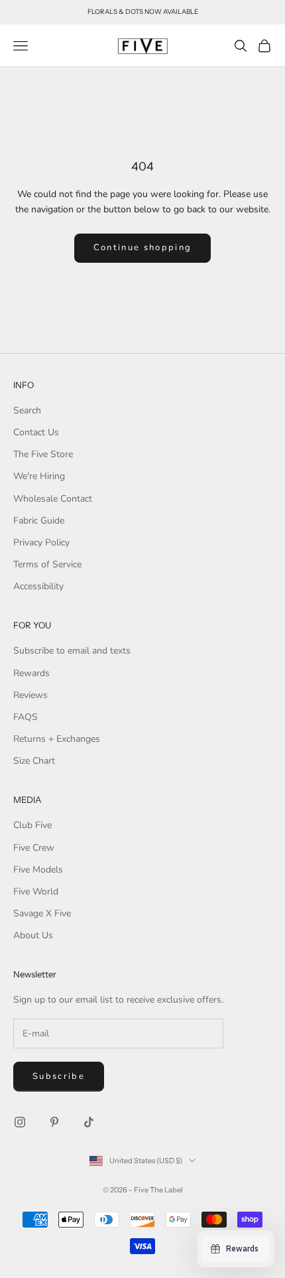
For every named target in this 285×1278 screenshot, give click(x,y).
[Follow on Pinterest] (54, 1122)
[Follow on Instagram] (20, 1122)
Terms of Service (47, 564)
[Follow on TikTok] (88, 1122)
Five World (35, 891)
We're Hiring (39, 476)
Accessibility (38, 586)
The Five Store (43, 454)
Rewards (31, 673)
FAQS (25, 717)
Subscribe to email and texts (72, 650)
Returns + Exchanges (56, 739)
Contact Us (36, 432)
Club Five (32, 825)
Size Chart (34, 760)
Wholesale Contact (52, 498)
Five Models (38, 869)
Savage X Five (42, 913)
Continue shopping (142, 247)
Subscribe (58, 1076)
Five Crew (33, 847)
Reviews (30, 695)
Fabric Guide (38, 520)
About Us (33, 935)
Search (27, 410)
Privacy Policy (41, 542)
